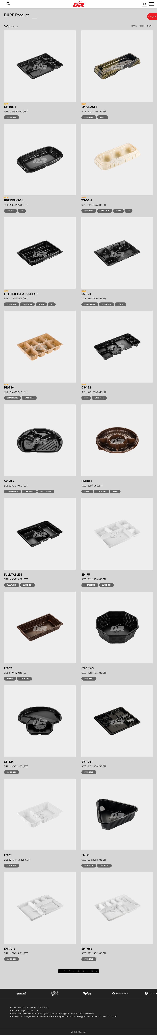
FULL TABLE (11, 585)
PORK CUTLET (45, 491)
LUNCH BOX (11, 117)
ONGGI (115, 491)
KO (144, 4)
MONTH (142, 26)
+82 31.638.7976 (21, 1007)
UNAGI (102, 117)
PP (22, 211)
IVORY (118, 211)
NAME (134, 26)
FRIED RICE (88, 865)
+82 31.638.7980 (41, 1007)
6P (52, 304)
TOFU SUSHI (104, 211)
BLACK (41, 304)
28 (92, 971)
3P (128, 211)
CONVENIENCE (89, 304)
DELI (86, 398)
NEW (149, 26)
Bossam (87, 491)
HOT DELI (10, 211)
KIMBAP (10, 678)
